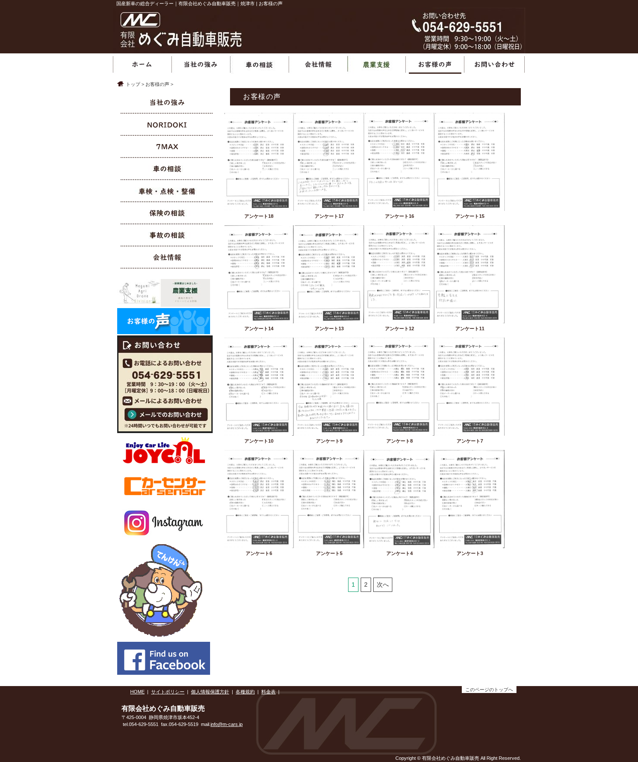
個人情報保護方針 (210, 691)
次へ (383, 584)
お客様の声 (157, 84)
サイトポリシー (167, 691)
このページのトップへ (489, 689)
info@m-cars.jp (226, 724)
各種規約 (245, 691)
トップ (133, 84)
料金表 (268, 691)
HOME (137, 691)
